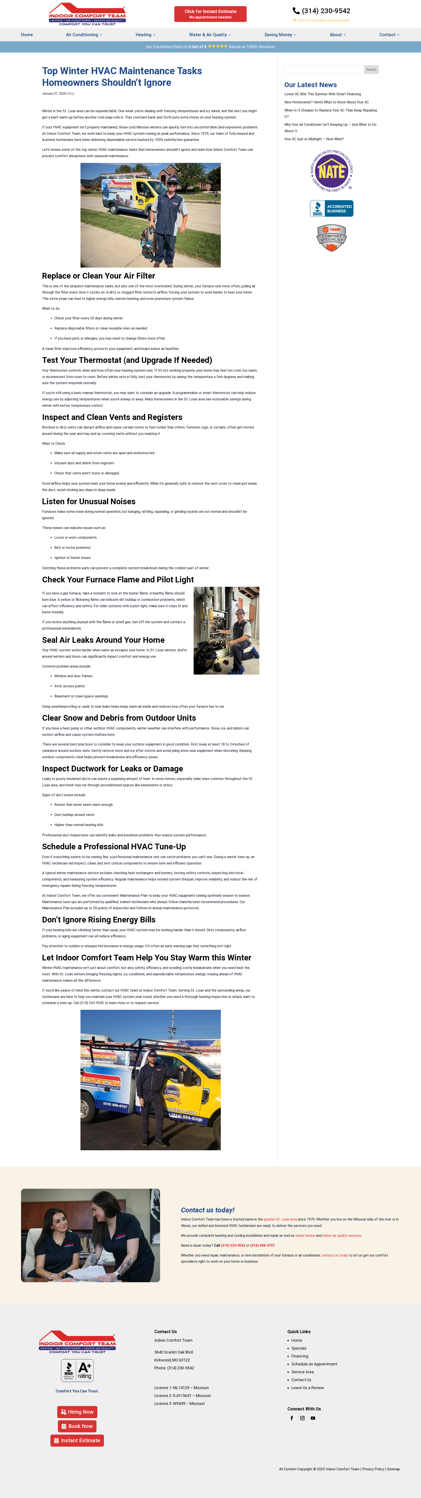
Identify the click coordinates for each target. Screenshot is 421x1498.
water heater (305, 1235)
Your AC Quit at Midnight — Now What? (314, 139)
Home (27, 35)
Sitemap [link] (393, 1469)
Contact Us (301, 1379)
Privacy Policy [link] (373, 1469)
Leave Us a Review (307, 1387)
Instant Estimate (357, 59)
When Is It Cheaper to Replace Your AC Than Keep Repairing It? (330, 113)
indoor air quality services (342, 1235)
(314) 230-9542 (326, 11)
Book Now (80, 1426)
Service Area (302, 1372)
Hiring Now (81, 1412)
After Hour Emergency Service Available (323, 20)
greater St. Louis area (280, 1219)
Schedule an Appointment (314, 1364)
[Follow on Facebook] (291, 1418)
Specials (299, 1348)
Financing (299, 1356)
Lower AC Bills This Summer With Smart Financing (322, 94)
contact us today (334, 1255)
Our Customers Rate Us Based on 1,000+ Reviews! (210, 46)
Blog (71, 93)
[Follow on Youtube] (313, 1418)
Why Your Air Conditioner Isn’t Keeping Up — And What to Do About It (330, 127)
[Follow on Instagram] (302, 1418)
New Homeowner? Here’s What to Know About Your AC (326, 102)
